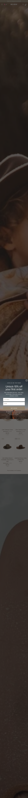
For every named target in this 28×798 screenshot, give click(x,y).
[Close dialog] (27, 380)
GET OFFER (14, 408)
